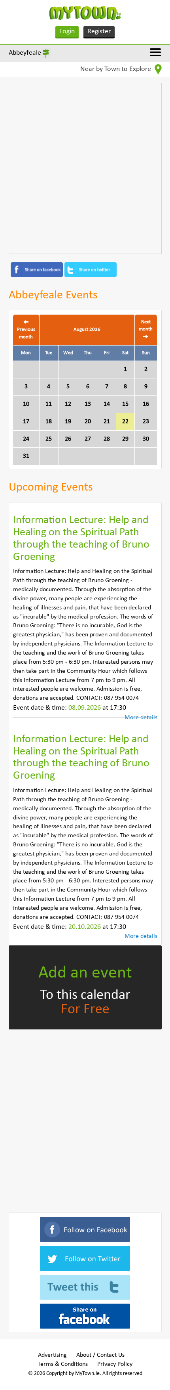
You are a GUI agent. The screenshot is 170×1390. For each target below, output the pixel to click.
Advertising (52, 1355)
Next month (146, 325)
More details (141, 717)
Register (99, 31)
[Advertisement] (85, 168)
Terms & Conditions (63, 1364)
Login (67, 31)
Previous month (26, 333)
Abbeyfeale (25, 53)
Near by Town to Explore (116, 69)
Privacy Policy (114, 1364)
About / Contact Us (100, 1355)
